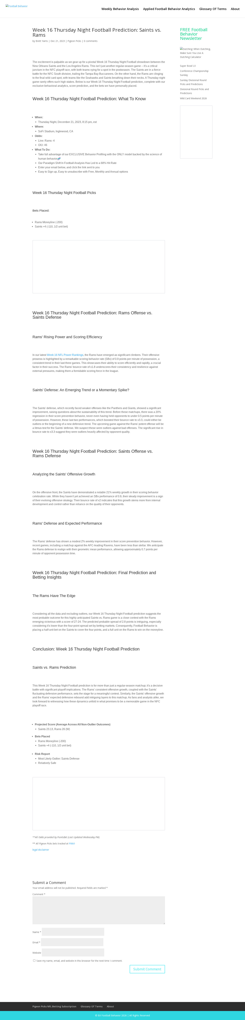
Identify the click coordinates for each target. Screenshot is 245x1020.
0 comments (91, 41)
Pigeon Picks (74, 41)
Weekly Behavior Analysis (120, 9)
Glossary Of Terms (212, 9)
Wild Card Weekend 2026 (193, 98)
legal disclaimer (40, 849)
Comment (38, 894)
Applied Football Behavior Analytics (169, 9)
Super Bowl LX (188, 65)
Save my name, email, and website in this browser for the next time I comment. (79, 960)
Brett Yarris (42, 41)
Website (36, 952)
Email (36, 942)
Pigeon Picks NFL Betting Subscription (54, 1006)
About (235, 9)
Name (36, 932)
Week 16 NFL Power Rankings (65, 355)
